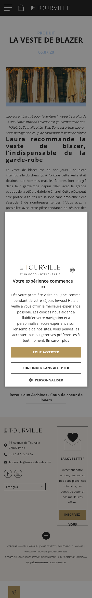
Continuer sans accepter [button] (46, 368)
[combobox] (72, 269)
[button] (46, 380)
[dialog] (46, 298)
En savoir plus (57, 340)
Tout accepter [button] (46, 352)
